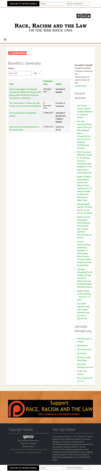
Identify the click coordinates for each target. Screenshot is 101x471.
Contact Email (80, 86)
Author (59, 84)
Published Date (47, 82)
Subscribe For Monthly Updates (23, 3)
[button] (5, 39)
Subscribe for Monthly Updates (23, 468)
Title (11, 84)
